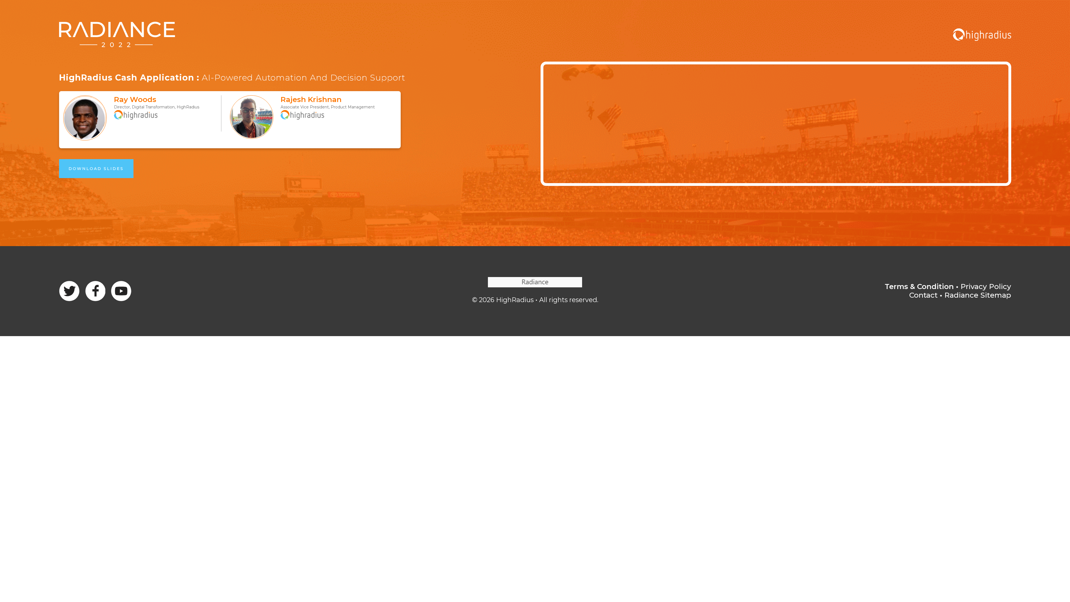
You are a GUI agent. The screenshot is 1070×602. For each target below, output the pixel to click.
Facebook (69, 291)
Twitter (95, 291)
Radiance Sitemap (977, 295)
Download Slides (96, 168)
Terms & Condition (919, 286)
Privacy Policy (985, 286)
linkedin (121, 291)
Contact (923, 295)
